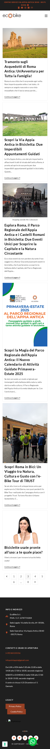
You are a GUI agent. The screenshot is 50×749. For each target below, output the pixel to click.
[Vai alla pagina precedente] (7, 576)
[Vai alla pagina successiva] (35, 582)
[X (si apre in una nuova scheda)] (18, 7)
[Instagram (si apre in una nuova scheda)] (25, 7)
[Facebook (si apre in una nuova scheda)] (22, 7)
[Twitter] (19, 738)
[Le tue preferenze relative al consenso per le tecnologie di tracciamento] (5, 744)
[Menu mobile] (46, 16)
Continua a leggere (12, 97)
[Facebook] (14, 738)
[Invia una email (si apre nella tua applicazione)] (31, 7)
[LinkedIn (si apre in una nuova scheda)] (28, 7)
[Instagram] (25, 738)
